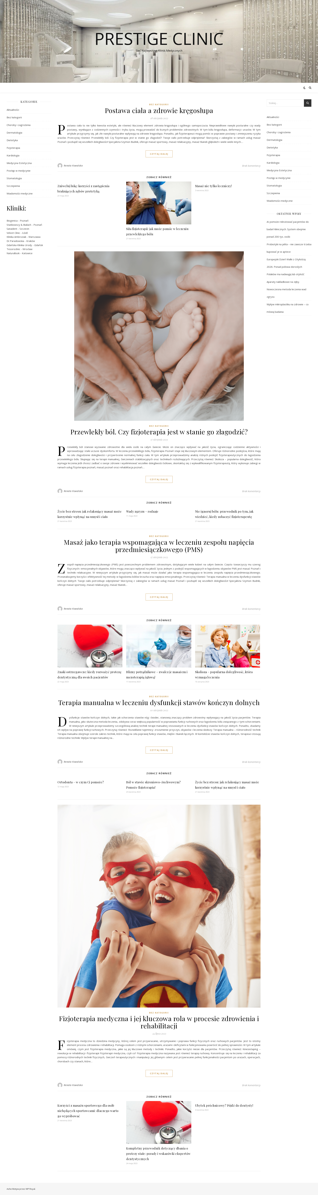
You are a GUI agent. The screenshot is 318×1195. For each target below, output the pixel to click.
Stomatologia (14, 178)
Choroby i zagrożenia (18, 125)
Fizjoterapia (13, 147)
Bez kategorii (14, 117)
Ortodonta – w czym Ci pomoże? (80, 782)
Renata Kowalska (73, 165)
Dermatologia (14, 132)
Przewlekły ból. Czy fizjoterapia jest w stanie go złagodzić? (159, 431)
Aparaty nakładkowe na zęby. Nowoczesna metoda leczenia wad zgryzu (286, 289)
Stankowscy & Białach (19, 224)
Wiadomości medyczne (20, 193)
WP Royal (30, 1188)
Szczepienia (13, 185)
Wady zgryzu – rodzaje (142, 511)
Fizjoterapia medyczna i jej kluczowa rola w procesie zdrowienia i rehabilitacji (159, 1022)
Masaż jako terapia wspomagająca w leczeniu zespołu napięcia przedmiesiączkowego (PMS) (159, 546)
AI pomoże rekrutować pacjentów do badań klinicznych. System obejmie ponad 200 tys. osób (288, 229)
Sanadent (12, 228)
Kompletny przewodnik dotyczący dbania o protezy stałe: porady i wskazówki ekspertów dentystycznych (158, 1153)
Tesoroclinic (13, 249)
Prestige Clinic (159, 38)
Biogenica (12, 220)
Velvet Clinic (13, 232)
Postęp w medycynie (18, 170)
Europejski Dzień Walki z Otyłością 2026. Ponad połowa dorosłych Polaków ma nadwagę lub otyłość (286, 267)
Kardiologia (13, 155)
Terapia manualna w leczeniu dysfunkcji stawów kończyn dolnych (159, 702)
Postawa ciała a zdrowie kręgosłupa (159, 110)
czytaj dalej (159, 153)
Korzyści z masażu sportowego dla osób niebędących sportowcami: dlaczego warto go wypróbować (88, 1110)
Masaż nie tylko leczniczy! (213, 186)
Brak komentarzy (251, 165)
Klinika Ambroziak (16, 236)
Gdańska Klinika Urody (19, 245)
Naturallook (13, 253)
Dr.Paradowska (15, 241)
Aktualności (13, 109)
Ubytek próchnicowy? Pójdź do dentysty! (224, 1105)
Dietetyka (12, 140)
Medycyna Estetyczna (19, 163)
